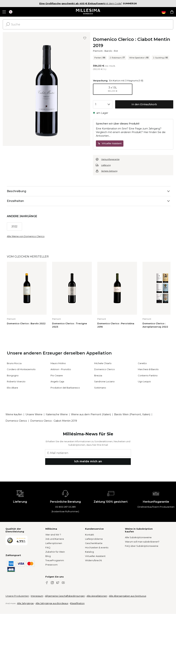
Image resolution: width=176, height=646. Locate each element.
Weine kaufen (14, 414)
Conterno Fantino (148, 375)
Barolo (108, 50)
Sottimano (100, 387)
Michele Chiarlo (103, 363)
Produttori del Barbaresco (65, 387)
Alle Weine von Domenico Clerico (26, 236)
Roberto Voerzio (16, 381)
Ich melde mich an (88, 461)
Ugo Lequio (144, 381)
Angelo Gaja (57, 381)
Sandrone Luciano (104, 381)
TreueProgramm (54, 560)
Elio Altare (12, 387)
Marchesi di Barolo (148, 369)
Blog (48, 556)
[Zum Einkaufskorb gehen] (172, 12)
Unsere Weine (33, 414)
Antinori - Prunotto (61, 369)
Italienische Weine (57, 414)
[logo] (88, 12)
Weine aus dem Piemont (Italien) (91, 414)
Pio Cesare (57, 375)
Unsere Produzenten (17, 595)
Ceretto (142, 363)
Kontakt (89, 534)
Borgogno (13, 375)
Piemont (98, 50)
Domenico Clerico (104, 369)
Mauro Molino (58, 363)
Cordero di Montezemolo (21, 369)
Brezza (98, 375)
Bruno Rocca (14, 363)
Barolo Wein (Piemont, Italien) (132, 414)
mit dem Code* (80, 3)
